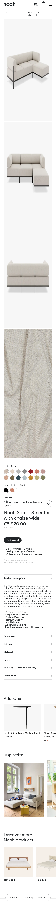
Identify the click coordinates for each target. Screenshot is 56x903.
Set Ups (8, 644)
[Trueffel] (12, 477)
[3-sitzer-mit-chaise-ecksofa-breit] (6, 490)
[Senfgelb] (30, 477)
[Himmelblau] (24, 477)
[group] (18, 865)
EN (36, 4)
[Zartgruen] (36, 477)
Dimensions (10, 636)
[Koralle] (36, 471)
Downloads (10, 675)
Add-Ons (14, 897)
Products (6, 13)
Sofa (15, 13)
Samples (42, 897)
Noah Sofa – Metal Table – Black (22, 733)
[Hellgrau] (18, 471)
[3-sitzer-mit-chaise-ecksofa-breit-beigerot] (12, 490)
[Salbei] (43, 477)
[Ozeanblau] (18, 477)
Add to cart (12, 540)
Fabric (7, 659)
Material (8, 652)
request (38, 553)
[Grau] (24, 471)
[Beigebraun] (6, 477)
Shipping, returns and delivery (20, 667)
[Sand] (6, 471)
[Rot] (30, 471)
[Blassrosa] (43, 471)
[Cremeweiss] (12, 471)
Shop (23, 13)
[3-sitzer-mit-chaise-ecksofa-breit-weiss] (18, 490)
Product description (14, 578)
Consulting (28, 897)
